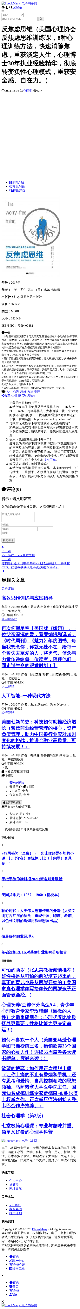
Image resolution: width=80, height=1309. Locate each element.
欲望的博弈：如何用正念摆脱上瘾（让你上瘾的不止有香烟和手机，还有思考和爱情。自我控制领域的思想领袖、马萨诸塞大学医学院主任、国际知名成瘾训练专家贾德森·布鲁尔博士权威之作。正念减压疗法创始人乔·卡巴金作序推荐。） (40, 1087)
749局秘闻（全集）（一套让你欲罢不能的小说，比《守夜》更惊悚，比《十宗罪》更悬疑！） (38, 858)
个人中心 (15, 1180)
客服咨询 (15, 1209)
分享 (7, 395)
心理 (16, 391)
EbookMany (39, 1229)
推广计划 (15, 1213)
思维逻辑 (8, 588)
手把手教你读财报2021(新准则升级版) (32, 879)
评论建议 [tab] (19, 190)
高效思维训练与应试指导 (27, 598)
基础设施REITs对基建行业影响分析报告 (34, 952)
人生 (9, 391)
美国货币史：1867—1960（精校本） (31, 895)
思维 (23, 391)
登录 (19, 7)
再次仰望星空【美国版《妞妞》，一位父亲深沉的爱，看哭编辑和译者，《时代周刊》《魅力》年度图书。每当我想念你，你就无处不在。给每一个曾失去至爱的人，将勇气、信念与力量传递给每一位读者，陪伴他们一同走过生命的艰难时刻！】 (39, 647)
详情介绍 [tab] (18, 182)
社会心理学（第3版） (24, 1115)
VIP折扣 (18, 782)
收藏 (18, 395)
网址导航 (15, 1188)
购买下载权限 (13, 802)
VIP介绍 (15, 1205)
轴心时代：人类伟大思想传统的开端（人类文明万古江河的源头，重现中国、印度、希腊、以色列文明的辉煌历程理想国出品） (38, 916)
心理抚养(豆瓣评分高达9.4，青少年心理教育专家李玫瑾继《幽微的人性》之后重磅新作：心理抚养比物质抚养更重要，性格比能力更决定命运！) (39, 1017)
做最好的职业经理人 (18, 936)
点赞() (30, 395)
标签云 (14, 1184)
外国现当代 (9, 619)
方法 (30, 391)
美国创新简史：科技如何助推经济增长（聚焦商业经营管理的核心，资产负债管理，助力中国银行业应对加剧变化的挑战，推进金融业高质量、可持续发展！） (39, 734)
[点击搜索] (41, 19)
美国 (37, 391)
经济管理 (8, 712)
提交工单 (49, 459)
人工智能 (8, 686)
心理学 (27, 90)
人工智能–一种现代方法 (26, 695)
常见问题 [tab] (18, 186)
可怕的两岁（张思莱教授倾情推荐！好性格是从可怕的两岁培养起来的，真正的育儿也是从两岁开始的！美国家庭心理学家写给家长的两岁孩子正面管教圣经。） (39, 982)
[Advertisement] (40, 137)
